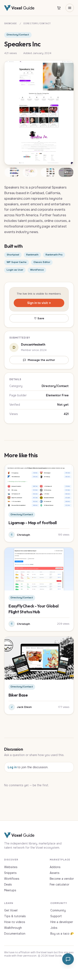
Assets (54, 873)
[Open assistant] (68, 959)
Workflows (11, 879)
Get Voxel (10, 910)
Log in (12, 767)
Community (58, 910)
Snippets (10, 873)
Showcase (10, 23)
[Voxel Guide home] (19, 8)
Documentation (14, 933)
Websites (10, 867)
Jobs (53, 928)
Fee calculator (59, 884)
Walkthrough (13, 928)
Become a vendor (62, 879)
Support (56, 916)
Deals (8, 884)
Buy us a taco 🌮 (62, 933)
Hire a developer (61, 922)
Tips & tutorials (15, 916)
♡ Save (39, 318)
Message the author (41, 360)
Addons (55, 867)
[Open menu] (70, 8)
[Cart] (59, 8)
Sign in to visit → (39, 303)
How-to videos (14, 922)
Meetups (10, 890)
